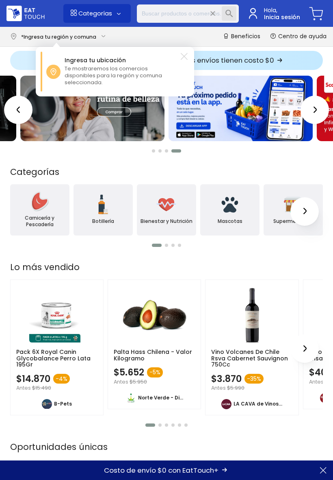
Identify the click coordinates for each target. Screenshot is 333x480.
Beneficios (244, 36)
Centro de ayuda (302, 36)
